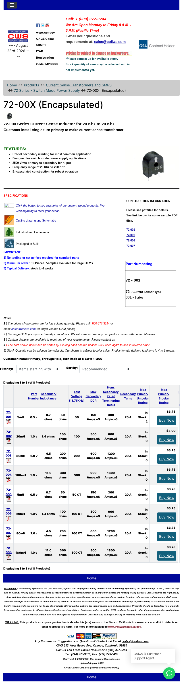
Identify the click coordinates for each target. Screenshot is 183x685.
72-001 (130, 229)
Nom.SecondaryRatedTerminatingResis (111, 396)
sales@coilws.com (23, 329)
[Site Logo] (18, 36)
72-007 (130, 246)
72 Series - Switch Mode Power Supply (47, 90)
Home (12, 85)
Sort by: (72, 367)
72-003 (9, 453)
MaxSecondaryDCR (93, 396)
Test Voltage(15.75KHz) (77, 396)
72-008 (9, 550)
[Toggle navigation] (12, 5)
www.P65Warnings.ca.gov (124, 626)
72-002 (9, 434)
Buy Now (166, 420)
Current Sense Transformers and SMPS (79, 85)
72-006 (130, 240)
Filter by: (6, 369)
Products (31, 85)
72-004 (9, 473)
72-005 (130, 235)
